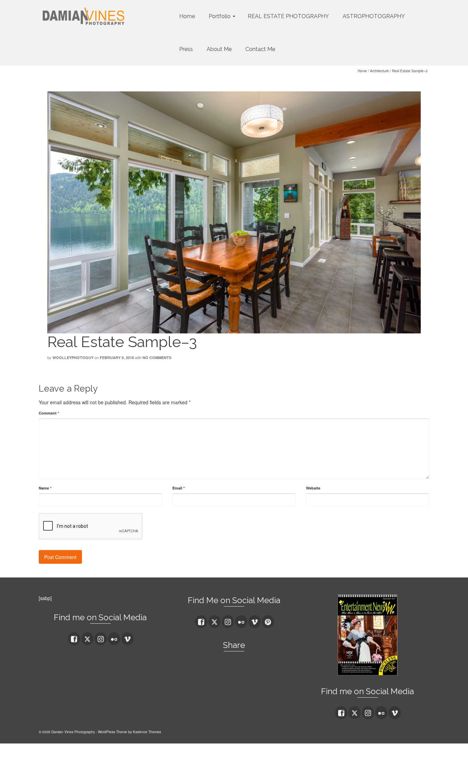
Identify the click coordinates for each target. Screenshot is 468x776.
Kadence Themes (147, 731)
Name (45, 488)
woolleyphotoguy (73, 357)
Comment (49, 413)
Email (178, 488)
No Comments (157, 357)
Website (313, 488)
